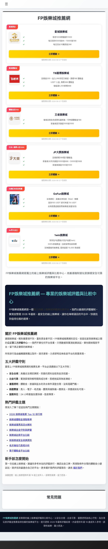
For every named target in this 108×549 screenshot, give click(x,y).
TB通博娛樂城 (61, 73)
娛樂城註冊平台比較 (19, 435)
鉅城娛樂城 (61, 31)
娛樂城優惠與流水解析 (20, 424)
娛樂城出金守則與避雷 (20, 429)
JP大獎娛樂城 (61, 152)
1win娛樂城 (61, 235)
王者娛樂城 (61, 114)
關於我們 (77, 467)
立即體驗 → (54, 54)
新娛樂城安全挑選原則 (20, 440)
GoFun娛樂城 (61, 193)
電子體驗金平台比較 (19, 450)
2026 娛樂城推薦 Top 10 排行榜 (25, 414)
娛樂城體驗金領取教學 (20, 419)
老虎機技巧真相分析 (19, 445)
